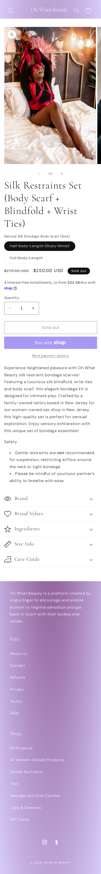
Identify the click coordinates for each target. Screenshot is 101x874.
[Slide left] (39, 173)
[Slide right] (61, 173)
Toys (14, 783)
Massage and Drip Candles (35, 795)
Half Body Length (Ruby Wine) (43, 247)
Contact (17, 665)
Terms (16, 701)
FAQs (14, 713)
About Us (18, 653)
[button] (11, 10)
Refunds (17, 677)
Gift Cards (20, 819)
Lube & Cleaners (25, 807)
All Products (21, 748)
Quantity (11, 297)
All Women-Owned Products (37, 759)
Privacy (17, 689)
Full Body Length (29, 259)
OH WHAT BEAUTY (57, 863)
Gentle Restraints (26, 771)
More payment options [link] (50, 356)
